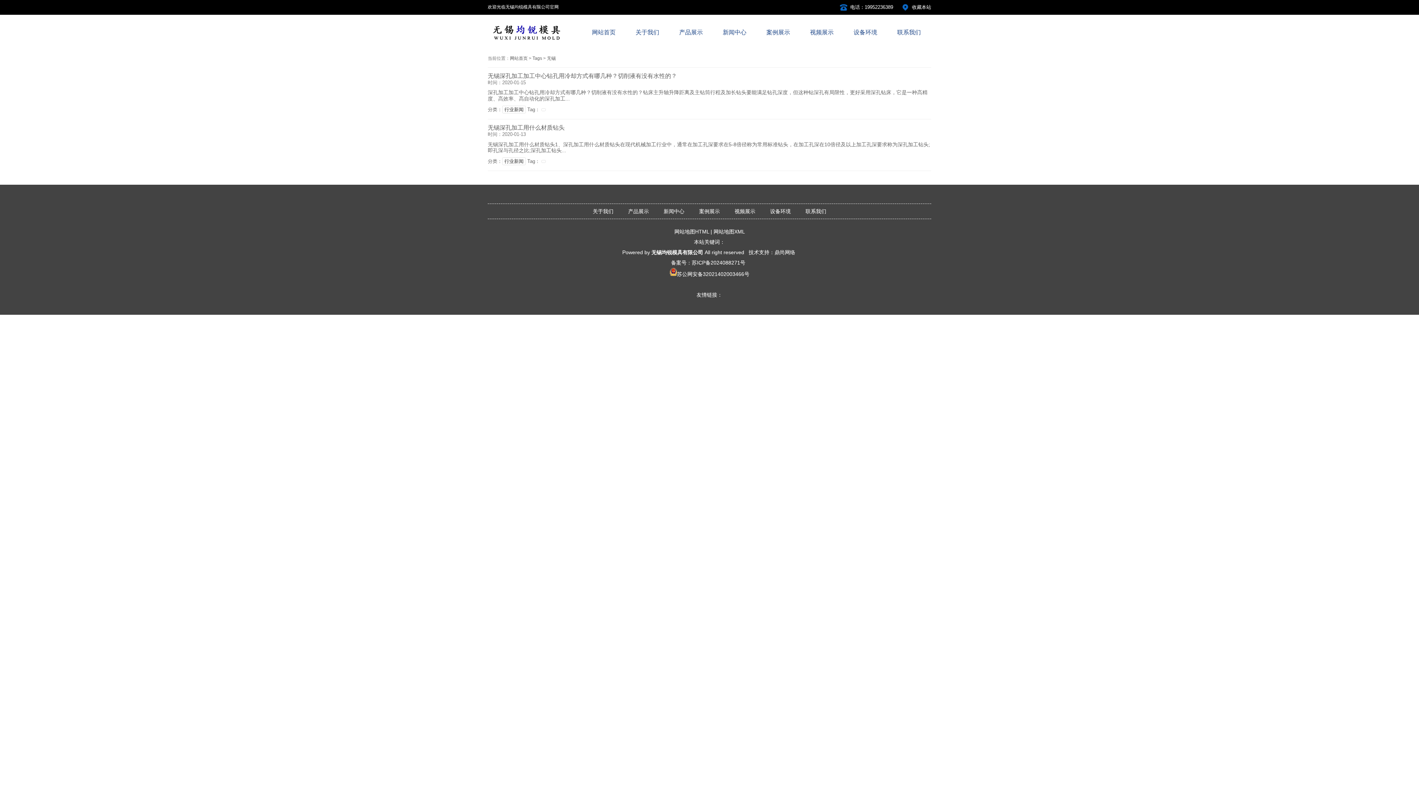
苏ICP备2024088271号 (718, 263)
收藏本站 (921, 7)
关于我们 (603, 211)
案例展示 (709, 211)
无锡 (551, 58)
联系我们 (816, 211)
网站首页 (519, 58)
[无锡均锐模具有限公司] (526, 41)
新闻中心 (674, 211)
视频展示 (745, 211)
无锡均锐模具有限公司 (677, 252)
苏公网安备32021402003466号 (713, 274)
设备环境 (780, 211)
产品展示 (638, 211)
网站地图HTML (691, 232)
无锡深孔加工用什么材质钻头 (526, 128)
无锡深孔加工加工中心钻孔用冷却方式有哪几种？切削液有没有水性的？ (582, 76)
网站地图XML (729, 232)
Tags (537, 58)
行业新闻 (514, 109)
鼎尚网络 (785, 252)
